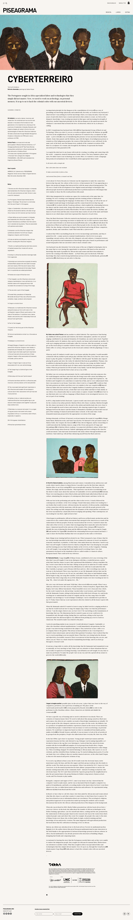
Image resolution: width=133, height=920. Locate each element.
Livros (118, 12)
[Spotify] (128, 913)
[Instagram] (124, 913)
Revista (108, 12)
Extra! (127, 12)
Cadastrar (77, 913)
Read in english (111, 3)
